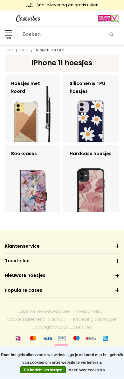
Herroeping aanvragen (94, 319)
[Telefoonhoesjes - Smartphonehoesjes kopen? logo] (28, 18)
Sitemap (56, 319)
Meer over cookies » (86, 370)
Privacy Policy (89, 311)
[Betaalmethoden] (18, 338)
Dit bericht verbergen (43, 370)
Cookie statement (25, 319)
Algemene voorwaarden (45, 311)
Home (9, 50)
